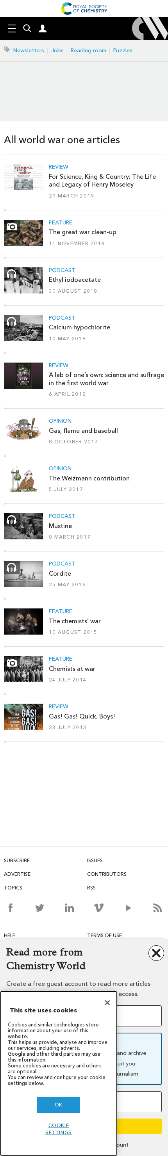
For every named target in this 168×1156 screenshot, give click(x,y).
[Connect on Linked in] (69, 907)
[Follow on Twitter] (39, 907)
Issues (95, 860)
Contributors (107, 874)
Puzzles (122, 50)
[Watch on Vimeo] (98, 907)
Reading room (88, 50)
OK (59, 1105)
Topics (13, 888)
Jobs (57, 50)
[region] (58, 1073)
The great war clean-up (82, 232)
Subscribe (17, 860)
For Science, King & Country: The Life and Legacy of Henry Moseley (102, 180)
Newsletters (28, 50)
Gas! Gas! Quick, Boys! (82, 716)
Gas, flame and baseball (83, 430)
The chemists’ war (75, 621)
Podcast (62, 270)
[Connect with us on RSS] (157, 907)
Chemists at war (72, 668)
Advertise (17, 874)
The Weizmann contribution (89, 478)
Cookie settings (58, 1128)
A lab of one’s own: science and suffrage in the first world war (106, 378)
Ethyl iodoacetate (75, 279)
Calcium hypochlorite (79, 327)
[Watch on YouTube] (128, 907)
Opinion (60, 421)
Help (10, 935)
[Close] (107, 1002)
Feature (60, 223)
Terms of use (104, 935)
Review (58, 167)
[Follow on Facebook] (10, 907)
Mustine (60, 526)
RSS (91, 888)
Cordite (60, 573)
